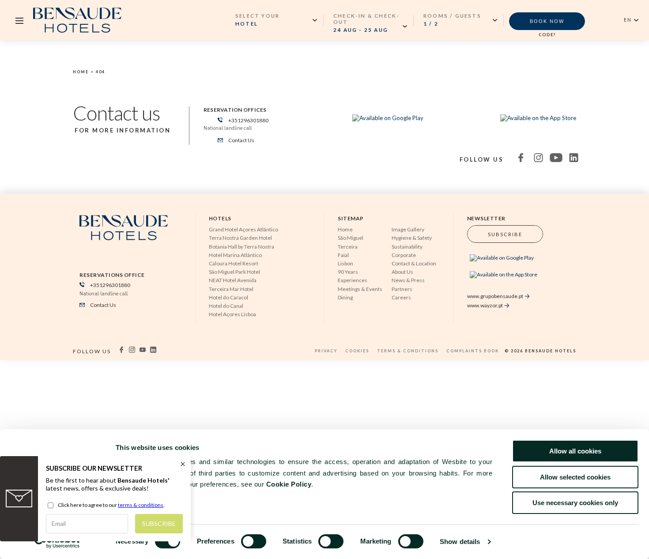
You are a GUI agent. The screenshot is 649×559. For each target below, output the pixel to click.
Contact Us (240, 140)
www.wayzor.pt (485, 305)
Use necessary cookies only (575, 502)
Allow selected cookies (575, 477)
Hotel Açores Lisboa (232, 314)
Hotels (220, 218)
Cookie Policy (289, 484)
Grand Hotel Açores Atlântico (243, 229)
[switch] (253, 541)
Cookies (358, 350)
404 (100, 71)
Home (81, 71)
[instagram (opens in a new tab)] (534, 160)
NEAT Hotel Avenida (233, 280)
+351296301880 (247, 120)
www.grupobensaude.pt (495, 296)
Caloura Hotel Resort (233, 263)
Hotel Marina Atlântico (235, 255)
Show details (460, 541)
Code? (547, 34)
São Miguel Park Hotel (234, 271)
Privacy (327, 350)
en (628, 20)
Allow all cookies (575, 451)
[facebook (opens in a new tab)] (517, 160)
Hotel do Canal (226, 305)
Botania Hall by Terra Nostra (241, 246)
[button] (370, 22)
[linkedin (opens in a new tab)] (570, 160)
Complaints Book (473, 350)
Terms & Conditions (408, 350)
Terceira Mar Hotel (231, 289)
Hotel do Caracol (228, 297)
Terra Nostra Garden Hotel (240, 237)
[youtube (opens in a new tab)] (552, 160)
